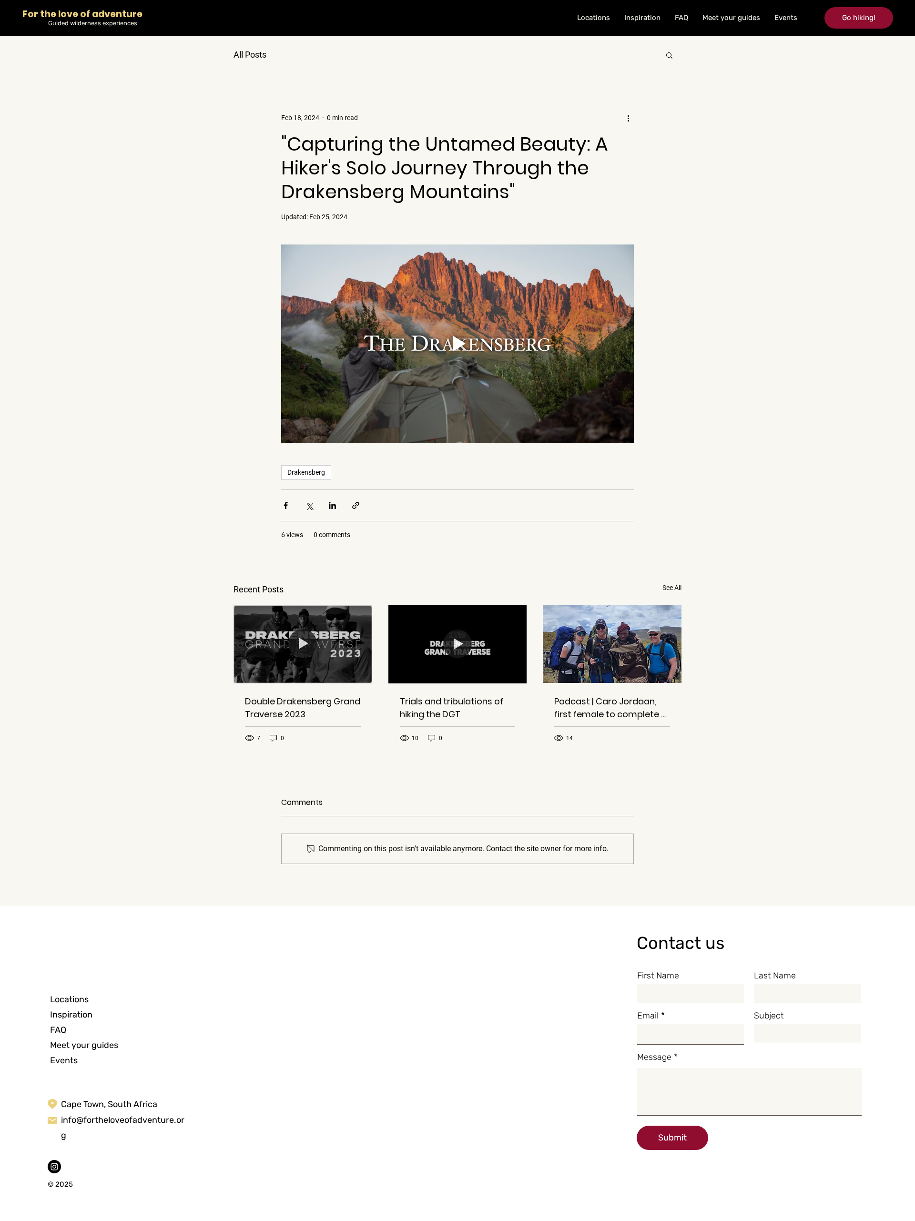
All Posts (250, 55)
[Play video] (457, 343)
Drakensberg (306, 472)
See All (671, 587)
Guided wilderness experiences (92, 23)
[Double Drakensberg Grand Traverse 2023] (303, 644)
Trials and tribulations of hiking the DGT (451, 707)
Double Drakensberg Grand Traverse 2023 (302, 707)
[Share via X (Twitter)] (309, 505)
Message (654, 1057)
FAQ (58, 1030)
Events (64, 1060)
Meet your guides (84, 1045)
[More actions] (628, 117)
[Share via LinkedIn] (332, 505)
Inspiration (71, 1014)
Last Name (775, 975)
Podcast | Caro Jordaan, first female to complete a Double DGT (610, 708)
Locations (69, 999)
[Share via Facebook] (285, 505)
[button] (858, 18)
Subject (768, 1015)
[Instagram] (54, 1166)
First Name (658, 975)
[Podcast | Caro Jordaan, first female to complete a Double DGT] (612, 644)
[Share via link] (355, 505)
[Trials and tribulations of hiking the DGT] (457, 644)
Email (648, 1015)
